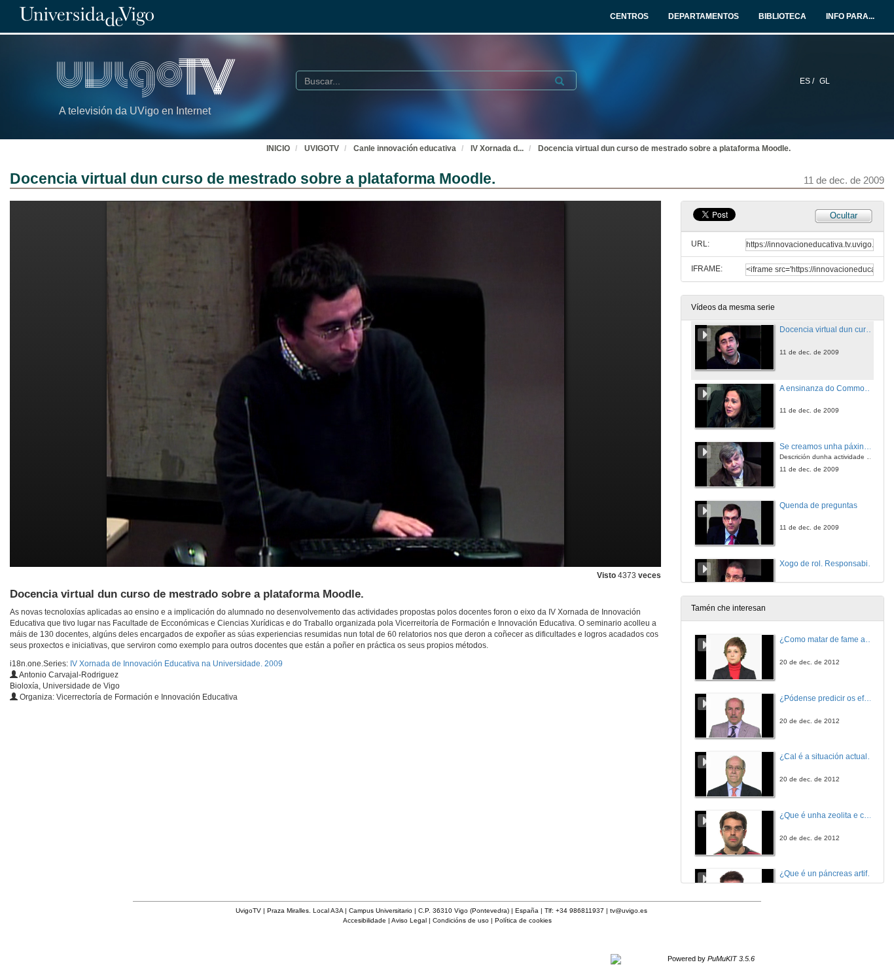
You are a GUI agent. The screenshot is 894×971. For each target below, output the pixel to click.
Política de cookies (523, 920)
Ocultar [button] (843, 215)
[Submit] (559, 81)
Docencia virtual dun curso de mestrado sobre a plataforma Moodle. (664, 148)
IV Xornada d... (497, 148)
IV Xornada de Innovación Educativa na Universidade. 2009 (176, 663)
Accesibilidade (364, 920)
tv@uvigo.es (628, 910)
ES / (808, 81)
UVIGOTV (321, 148)
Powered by (711, 958)
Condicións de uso (461, 920)
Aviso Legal (409, 920)
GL (824, 81)
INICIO (278, 148)
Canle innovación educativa (404, 148)
